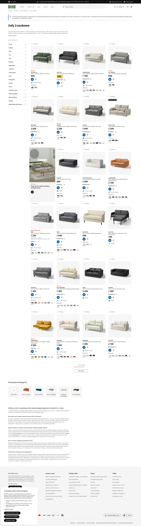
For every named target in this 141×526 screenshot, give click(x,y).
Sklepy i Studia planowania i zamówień (78, 485)
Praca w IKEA (115, 479)
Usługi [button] (52, 7)
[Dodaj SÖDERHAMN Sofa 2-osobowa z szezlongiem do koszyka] (32, 351)
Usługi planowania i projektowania (99, 476)
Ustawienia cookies (10, 520)
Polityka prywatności (81, 523)
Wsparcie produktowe (74, 493)
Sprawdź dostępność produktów (53, 490)
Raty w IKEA (93, 488)
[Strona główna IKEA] (11, 6)
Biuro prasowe (115, 482)
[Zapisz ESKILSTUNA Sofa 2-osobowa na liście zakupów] (113, 134)
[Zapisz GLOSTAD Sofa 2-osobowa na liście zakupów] (61, 82)
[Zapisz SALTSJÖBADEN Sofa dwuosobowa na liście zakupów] (61, 297)
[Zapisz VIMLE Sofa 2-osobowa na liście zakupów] (61, 241)
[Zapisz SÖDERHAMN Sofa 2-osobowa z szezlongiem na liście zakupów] (35, 351)
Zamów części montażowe (52, 488)
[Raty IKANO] (49, 515)
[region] (19, 506)
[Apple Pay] (53, 515)
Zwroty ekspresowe (50, 493)
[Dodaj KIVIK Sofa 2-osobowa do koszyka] (32, 244)
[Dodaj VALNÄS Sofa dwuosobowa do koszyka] (58, 132)
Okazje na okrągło (95, 493)
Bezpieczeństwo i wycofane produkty (78, 496)
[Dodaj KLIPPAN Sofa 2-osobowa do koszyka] (58, 187)
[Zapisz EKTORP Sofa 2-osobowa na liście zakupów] (87, 134)
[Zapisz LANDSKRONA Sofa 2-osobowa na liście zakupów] (87, 82)
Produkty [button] (22, 7)
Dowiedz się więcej (12, 483)
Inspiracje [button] (45, 7)
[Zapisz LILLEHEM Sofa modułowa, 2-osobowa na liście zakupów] (61, 348)
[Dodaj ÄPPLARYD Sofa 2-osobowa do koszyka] (32, 134)
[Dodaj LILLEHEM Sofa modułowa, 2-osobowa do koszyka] (58, 348)
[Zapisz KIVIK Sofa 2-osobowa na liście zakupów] (35, 244)
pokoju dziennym (17, 433)
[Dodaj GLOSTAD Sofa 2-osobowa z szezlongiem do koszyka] (109, 240)
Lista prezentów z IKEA (74, 482)
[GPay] (58, 515)
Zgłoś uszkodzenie (50, 482)
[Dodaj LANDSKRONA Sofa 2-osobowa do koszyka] (84, 82)
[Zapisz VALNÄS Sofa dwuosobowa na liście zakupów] (61, 132)
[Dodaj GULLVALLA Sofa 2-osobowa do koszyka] (32, 79)
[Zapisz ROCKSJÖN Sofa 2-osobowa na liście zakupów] (87, 239)
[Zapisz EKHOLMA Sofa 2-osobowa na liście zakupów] (35, 294)
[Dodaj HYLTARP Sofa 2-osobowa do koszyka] (109, 350)
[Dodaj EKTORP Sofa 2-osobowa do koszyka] (84, 134)
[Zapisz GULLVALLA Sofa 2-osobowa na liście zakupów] (35, 79)
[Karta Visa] (44, 515)
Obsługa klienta (49, 499)
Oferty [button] (38, 7)
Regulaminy (72, 523)
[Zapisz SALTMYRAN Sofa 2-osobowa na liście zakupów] (113, 79)
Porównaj (35, 44)
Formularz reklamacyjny (51, 479)
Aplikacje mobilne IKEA (117, 490)
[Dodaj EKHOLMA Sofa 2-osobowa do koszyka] (32, 294)
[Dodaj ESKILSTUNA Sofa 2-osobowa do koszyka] (109, 134)
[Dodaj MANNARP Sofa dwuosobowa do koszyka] (84, 347)
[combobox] (83, 7)
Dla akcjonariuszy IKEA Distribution (125, 523)
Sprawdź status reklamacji (52, 485)
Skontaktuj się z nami (117, 496)
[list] (70, 392)
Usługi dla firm (94, 496)
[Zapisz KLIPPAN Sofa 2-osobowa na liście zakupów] (61, 187)
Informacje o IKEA (116, 476)
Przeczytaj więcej (12, 35)
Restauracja (72, 488)
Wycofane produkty (91, 523)
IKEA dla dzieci (72, 490)
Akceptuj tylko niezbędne (12, 516)
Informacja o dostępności (118, 493)
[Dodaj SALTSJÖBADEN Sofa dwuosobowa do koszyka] (58, 297)
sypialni (67, 433)
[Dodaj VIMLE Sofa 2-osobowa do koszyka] (58, 241)
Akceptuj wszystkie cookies (12, 513)
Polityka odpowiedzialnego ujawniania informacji (106, 523)
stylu (42, 412)
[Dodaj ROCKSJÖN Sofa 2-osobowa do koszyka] (84, 239)
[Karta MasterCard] (40, 515)
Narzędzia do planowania (97, 479)
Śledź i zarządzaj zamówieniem (53, 476)
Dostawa (93, 482)
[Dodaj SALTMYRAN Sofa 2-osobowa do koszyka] (109, 79)
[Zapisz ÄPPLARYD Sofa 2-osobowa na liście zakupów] (35, 134)
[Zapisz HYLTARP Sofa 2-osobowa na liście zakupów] (113, 350)
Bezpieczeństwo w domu (118, 485)
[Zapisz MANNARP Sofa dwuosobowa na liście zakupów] (87, 347)
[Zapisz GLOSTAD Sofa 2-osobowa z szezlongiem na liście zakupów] (113, 240)
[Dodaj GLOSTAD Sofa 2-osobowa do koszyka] (58, 82)
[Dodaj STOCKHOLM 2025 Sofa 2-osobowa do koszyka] (84, 187)
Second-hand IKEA (95, 490)
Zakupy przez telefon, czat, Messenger (78, 476)
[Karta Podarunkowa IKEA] (62, 515)
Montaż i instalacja (95, 485)
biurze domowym (15, 435)
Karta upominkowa (73, 479)
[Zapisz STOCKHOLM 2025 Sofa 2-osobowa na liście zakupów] (87, 187)
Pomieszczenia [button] (30, 7)
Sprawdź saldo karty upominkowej (54, 496)
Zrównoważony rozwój (117, 488)
